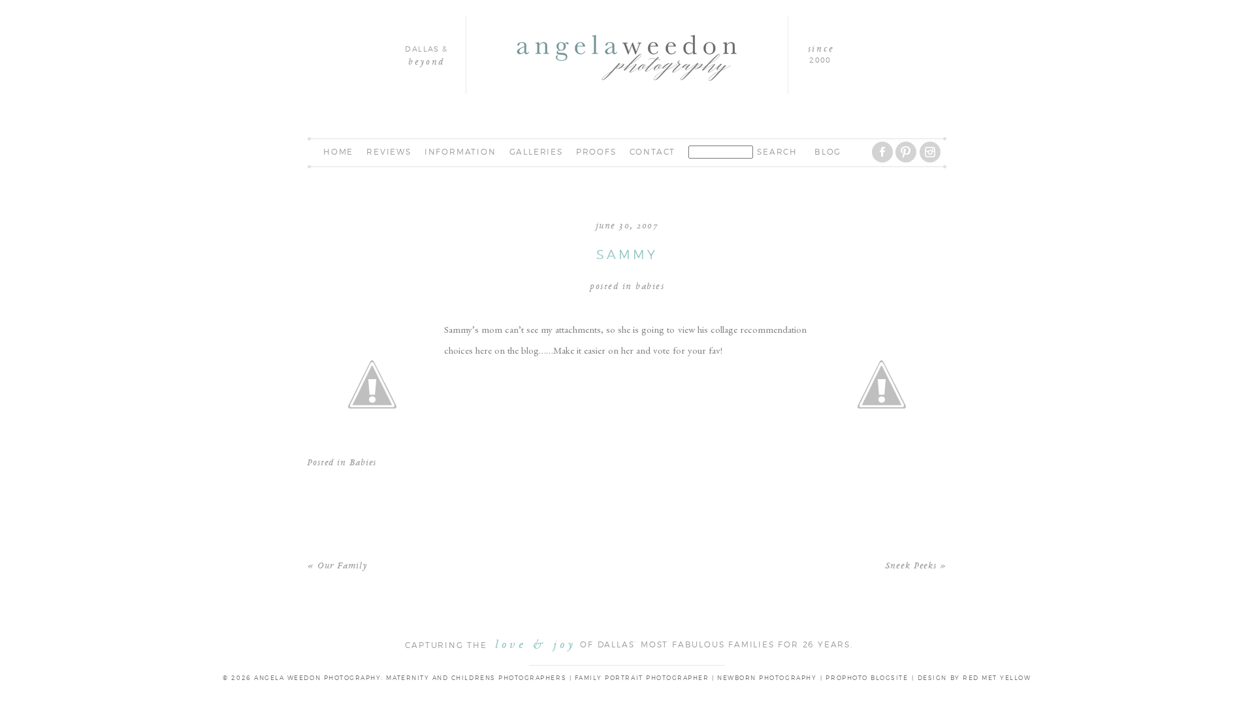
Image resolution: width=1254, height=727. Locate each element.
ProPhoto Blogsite (867, 678)
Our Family (342, 566)
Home (338, 152)
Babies (649, 287)
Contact (653, 152)
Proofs (596, 152)
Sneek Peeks (911, 566)
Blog (827, 152)
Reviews (388, 152)
